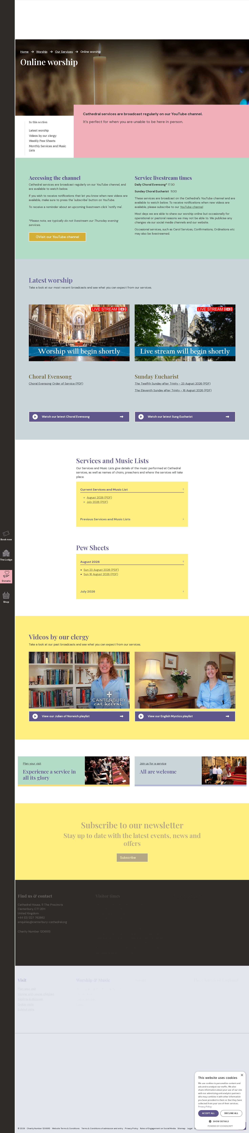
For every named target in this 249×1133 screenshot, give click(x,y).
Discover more (113, 32)
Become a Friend (151, 32)
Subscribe (128, 857)
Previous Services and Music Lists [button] (105, 519)
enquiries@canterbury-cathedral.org (42, 922)
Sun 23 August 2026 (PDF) (101, 570)
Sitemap (181, 1128)
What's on (83, 32)
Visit (22, 32)
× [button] (242, 1075)
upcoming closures (106, 952)
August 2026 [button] (90, 562)
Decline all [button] (231, 1113)
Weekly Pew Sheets (42, 141)
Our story (141, 989)
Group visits (26, 1004)
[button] (220, 1121)
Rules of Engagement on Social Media (158, 1128)
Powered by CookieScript (220, 1126)
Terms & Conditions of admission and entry (102, 1128)
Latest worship (39, 130)
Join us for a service (153, 763)
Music (80, 1004)
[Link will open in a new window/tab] (79, 334)
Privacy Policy (131, 1128)
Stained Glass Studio (148, 999)
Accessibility (143, 1020)
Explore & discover (30, 999)
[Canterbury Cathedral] (33, 14)
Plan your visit (32, 763)
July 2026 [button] (87, 591)
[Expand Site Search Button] (242, 13)
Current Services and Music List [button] (104, 490)
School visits (26, 1009)
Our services (84, 994)
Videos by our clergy (42, 136)
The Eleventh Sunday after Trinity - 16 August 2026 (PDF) (173, 390)
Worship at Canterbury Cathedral (98, 989)
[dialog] (220, 1101)
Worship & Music (49, 32)
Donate (180, 32)
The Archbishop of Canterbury (213, 994)
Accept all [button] (208, 1113)
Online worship (86, 999)
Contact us (142, 1009)
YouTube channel (191, 207)
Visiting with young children (36, 994)
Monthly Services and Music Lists (47, 148)
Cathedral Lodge (146, 994)
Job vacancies (144, 1004)
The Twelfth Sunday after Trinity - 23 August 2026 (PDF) (173, 383)
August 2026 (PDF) (99, 497)
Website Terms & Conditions (66, 1128)
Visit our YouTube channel (59, 237)
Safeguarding (237, 2)
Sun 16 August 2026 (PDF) (101, 574)
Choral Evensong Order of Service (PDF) (56, 383)
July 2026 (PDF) (97, 502)
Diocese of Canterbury (208, 999)
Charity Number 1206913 (38, 1128)
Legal (189, 1128)
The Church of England (208, 989)
